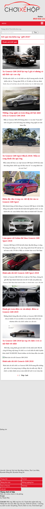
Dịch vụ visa (27, 505)
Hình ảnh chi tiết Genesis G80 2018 (18, 361)
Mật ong (9, 502)
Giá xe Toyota (5, 486)
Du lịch (24, 479)
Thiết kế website (31, 504)
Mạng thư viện (5, 482)
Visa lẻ (20, 505)
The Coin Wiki (34, 470)
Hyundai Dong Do (18, 472)
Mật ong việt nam (19, 504)
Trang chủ (4, 479)
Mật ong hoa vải (18, 502)
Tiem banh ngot (37, 505)
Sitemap (24, 486)
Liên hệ (3, 489)
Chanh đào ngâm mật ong (32, 502)
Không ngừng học (28, 482)
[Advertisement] (22, 403)
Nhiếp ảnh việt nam (6, 504)
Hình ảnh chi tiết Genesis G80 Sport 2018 (21, 273)
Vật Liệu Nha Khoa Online (20, 470)
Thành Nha (5, 498)
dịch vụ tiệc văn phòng (9, 505)
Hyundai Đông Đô (6, 472)
